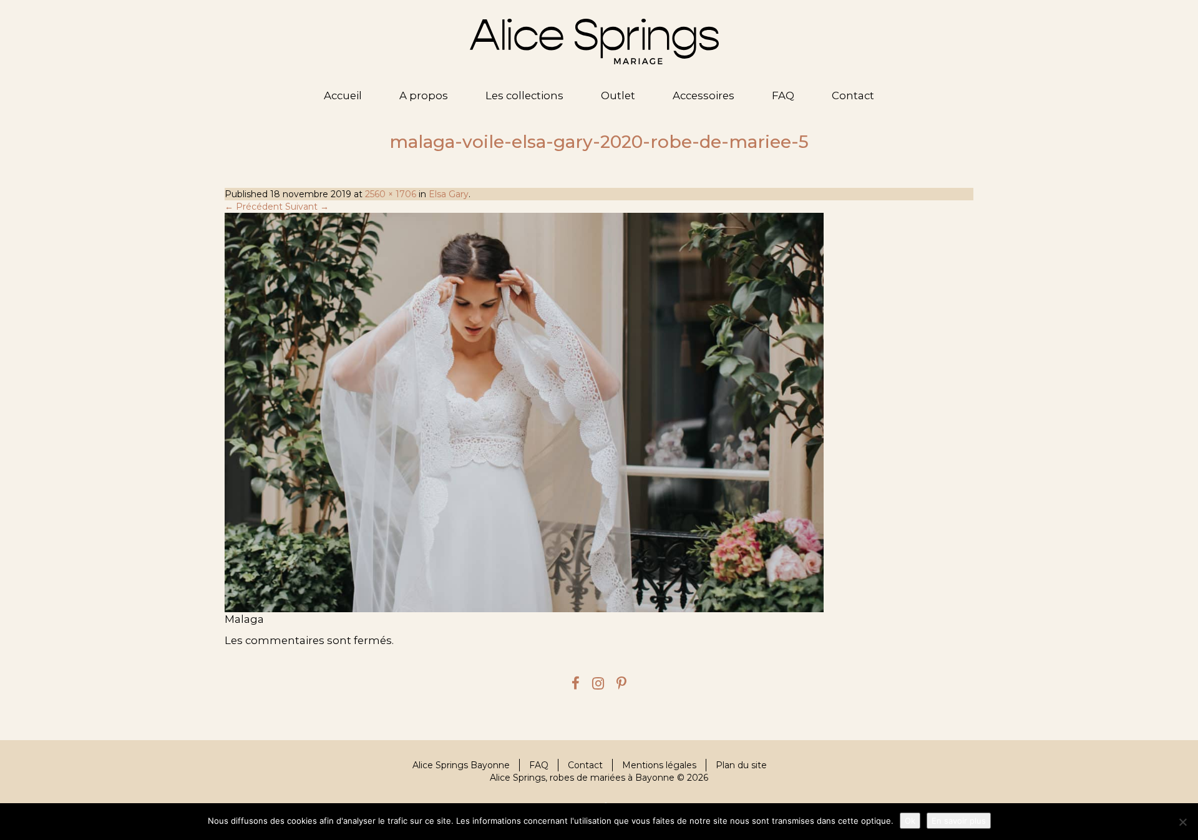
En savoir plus (959, 821)
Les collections (524, 95)
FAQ (783, 95)
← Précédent (254, 206)
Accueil (343, 95)
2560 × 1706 (390, 194)
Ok (910, 821)
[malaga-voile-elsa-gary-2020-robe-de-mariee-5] (599, 412)
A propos (423, 95)
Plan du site (741, 765)
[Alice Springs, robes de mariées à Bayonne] (594, 41)
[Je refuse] (1182, 822)
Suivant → (307, 206)
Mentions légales (659, 765)
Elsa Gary (449, 194)
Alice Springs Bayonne (461, 765)
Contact (853, 95)
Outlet (618, 95)
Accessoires (703, 95)
